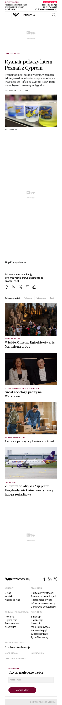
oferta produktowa (15, 658)
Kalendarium (37, 653)
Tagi (52, 298)
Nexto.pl (35, 623)
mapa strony (11, 653)
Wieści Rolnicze (39, 633)
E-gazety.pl (37, 620)
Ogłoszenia (11, 620)
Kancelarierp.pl (39, 630)
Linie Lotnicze (12, 53)
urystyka (29, 15)
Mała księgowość (40, 627)
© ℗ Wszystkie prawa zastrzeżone (24, 277)
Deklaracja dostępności (43, 606)
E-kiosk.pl (36, 616)
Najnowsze (41, 298)
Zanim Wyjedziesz (13, 339)
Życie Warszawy (40, 637)
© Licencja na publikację (18, 274)
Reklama (9, 616)
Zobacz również (12, 298)
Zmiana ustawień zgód (43, 596)
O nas (8, 593)
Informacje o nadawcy (43, 603)
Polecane (27, 298)
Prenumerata (12, 623)
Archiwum (10, 627)
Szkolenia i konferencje (17, 647)
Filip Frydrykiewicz (15, 262)
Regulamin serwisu (41, 599)
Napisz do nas (12, 599)
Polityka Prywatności (42, 593)
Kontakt (9, 596)
